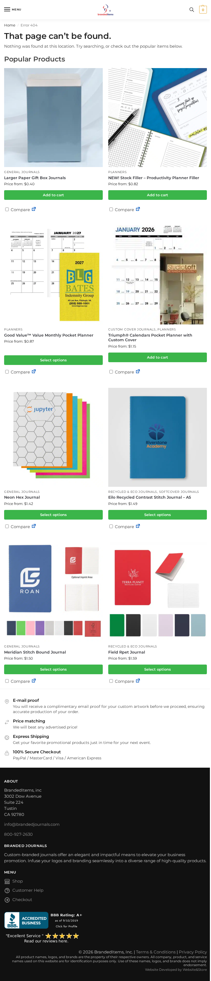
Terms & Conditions (156, 952)
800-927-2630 (18, 834)
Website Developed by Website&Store (176, 969)
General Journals (22, 172)
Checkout (22, 899)
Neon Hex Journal (22, 497)
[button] (202, 10)
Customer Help (27, 890)
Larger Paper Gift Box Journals (35, 178)
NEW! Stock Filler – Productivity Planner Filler (153, 178)
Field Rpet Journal (126, 652)
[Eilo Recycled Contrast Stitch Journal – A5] (157, 437)
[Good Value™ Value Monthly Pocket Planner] (53, 274)
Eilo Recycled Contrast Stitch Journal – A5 (149, 497)
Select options (53, 360)
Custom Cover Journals (132, 329)
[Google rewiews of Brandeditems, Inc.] (105, 938)
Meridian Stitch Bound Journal (35, 652)
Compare (20, 209)
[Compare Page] (34, 209)
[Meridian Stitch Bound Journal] (53, 591)
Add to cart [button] (53, 195)
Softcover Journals (179, 492)
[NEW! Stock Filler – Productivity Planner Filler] (157, 117)
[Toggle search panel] (192, 9)
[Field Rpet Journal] (157, 591)
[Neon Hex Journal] (53, 437)
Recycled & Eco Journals (132, 492)
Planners (117, 172)
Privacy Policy (193, 952)
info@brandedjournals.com (32, 824)
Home (9, 25)
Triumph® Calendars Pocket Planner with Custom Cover (150, 337)
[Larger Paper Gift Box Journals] (53, 117)
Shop (17, 881)
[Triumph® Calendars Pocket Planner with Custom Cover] (157, 274)
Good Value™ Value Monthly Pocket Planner (48, 335)
